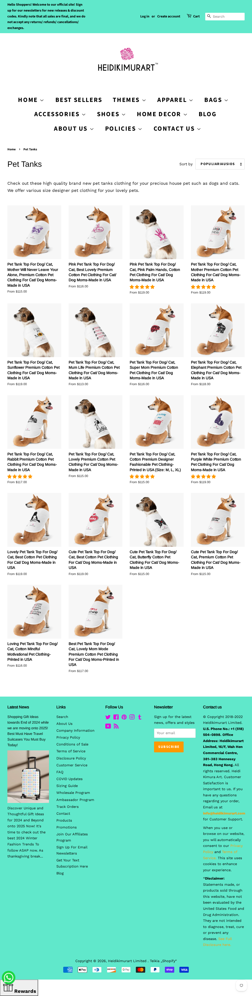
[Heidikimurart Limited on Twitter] (108, 718)
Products (64, 820)
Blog (208, 114)
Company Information (75, 731)
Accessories (57, 114)
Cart (196, 16)
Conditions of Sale (72, 744)
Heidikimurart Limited (128, 961)
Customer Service (71, 765)
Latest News (18, 707)
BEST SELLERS (78, 99)
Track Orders (67, 807)
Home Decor (160, 114)
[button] (143, 286)
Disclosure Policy (71, 758)
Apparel (173, 99)
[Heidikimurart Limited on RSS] (116, 727)
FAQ (59, 772)
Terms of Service (70, 751)
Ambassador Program (75, 800)
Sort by (186, 164)
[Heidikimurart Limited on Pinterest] (124, 718)
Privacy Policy (68, 737)
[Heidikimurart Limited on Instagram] (132, 718)
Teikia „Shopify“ (163, 961)
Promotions (66, 827)
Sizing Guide (67, 786)
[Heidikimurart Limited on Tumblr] (139, 718)
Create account (168, 16)
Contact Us (175, 128)
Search (62, 717)
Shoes (109, 114)
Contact (63, 814)
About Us (71, 128)
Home (11, 149)
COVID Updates (69, 779)
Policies (121, 128)
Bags (214, 99)
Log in (144, 16)
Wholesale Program (73, 793)
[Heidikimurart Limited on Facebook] (116, 718)
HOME (29, 99)
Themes (127, 99)
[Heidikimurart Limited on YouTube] (108, 727)
